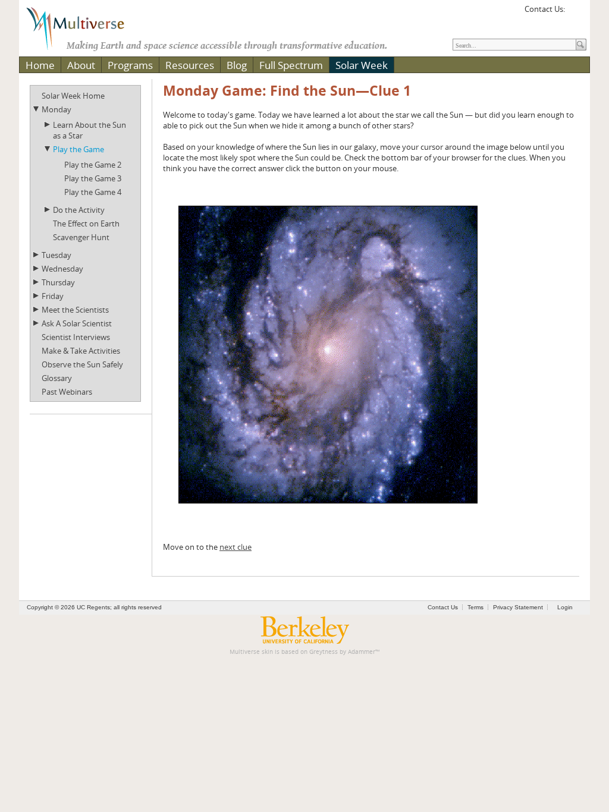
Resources (189, 65)
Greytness (323, 652)
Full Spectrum (291, 65)
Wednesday (62, 268)
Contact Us (443, 607)
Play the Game (78, 149)
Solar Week (361, 65)
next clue (235, 547)
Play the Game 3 (92, 178)
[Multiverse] (84, 27)
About (81, 65)
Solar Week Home (73, 95)
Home (40, 65)
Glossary (57, 378)
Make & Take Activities (81, 350)
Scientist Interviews (76, 337)
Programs (130, 65)
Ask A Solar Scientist (77, 323)
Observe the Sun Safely (82, 364)
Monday (56, 109)
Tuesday (56, 255)
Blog (237, 65)
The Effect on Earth (86, 223)
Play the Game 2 (92, 164)
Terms (475, 607)
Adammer (361, 652)
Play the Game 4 (92, 192)
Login (565, 607)
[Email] (575, 13)
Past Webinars (67, 391)
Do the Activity (79, 209)
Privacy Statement (518, 607)
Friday (53, 296)
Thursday (58, 282)
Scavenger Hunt (81, 237)
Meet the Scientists (75, 309)
